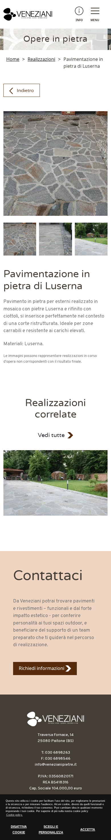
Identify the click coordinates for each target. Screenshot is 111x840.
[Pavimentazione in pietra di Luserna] (55, 483)
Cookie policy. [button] (14, 814)
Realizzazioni (41, 59)
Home (12, 59)
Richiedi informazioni (42, 668)
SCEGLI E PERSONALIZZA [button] (51, 829)
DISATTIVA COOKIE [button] (19, 829)
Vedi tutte (51, 435)
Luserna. (34, 344)
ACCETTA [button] (87, 829)
